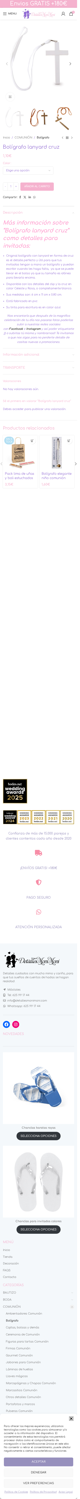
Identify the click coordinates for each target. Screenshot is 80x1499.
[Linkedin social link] (29, 197)
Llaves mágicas (17, 1376)
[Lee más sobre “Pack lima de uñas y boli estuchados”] (32, 440)
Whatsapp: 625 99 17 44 (23, 1006)
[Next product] (72, 138)
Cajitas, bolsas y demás (22, 1327)
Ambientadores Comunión (24, 1313)
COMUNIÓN (23, 137)
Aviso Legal (66, 1492)
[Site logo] (39, 13)
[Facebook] (6, 1024)
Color (6, 163)
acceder (18, 409)
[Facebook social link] (20, 197)
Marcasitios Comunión (21, 1390)
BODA (7, 1299)
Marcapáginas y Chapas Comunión (31, 1383)
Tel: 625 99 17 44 (18, 995)
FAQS (6, 1270)
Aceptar (39, 1461)
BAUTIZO (9, 1292)
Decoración (11, 1263)
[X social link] (24, 197)
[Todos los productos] (67, 138)
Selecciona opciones (39, 1136)
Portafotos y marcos (20, 1404)
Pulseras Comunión (19, 1411)
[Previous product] (62, 138)
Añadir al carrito (37, 186)
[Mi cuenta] (63, 14)
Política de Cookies (16, 1492)
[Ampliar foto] (10, 97)
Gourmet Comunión (19, 1355)
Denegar (38, 1472)
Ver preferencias (38, 1483)
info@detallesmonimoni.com (27, 1000)
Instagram (33, 328)
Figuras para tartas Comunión (27, 1341)
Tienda (7, 1256)
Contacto (9, 1277)
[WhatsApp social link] (34, 197)
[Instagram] (15, 1024)
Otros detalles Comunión (23, 1397)
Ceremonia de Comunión (23, 1334)
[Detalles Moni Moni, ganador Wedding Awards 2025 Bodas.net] (15, 791)
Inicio (6, 137)
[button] (71, 1419)
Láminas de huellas (19, 1369)
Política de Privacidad (43, 1492)
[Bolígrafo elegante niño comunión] (57, 452)
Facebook (16, 328)
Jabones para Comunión (23, 1362)
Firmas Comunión (18, 1348)
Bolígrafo (43, 137)
